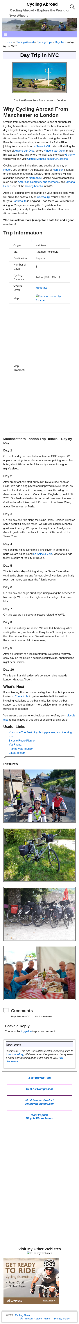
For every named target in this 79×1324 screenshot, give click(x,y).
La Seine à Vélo (42, 146)
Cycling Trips (44, 42)
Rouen (7, 169)
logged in (26, 1031)
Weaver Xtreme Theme (37, 1318)
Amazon (11, 1054)
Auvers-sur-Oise (24, 150)
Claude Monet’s (36, 158)
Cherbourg (43, 196)
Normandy (35, 177)
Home (9, 42)
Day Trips (61, 42)
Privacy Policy (62, 1318)
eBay (20, 1054)
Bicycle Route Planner (22, 740)
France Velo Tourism (21, 748)
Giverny (70, 154)
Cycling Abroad (42, 4)
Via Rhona (15, 744)
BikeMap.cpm (17, 752)
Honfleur (58, 169)
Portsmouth (19, 200)
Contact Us (21, 696)
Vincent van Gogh (54, 150)
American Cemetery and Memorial (38, 181)
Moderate (41, 287)
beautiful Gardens (57, 158)
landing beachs (34, 186)
